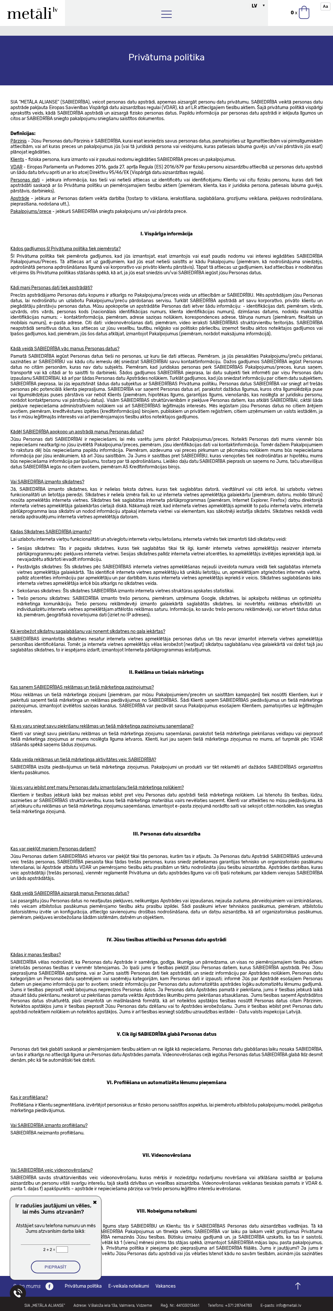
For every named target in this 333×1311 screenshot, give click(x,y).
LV (254, 6)
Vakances (165, 1286)
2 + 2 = (49, 1249)
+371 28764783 (238, 1305)
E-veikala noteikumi (128, 1286)
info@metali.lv (288, 1305)
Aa (325, 6)
